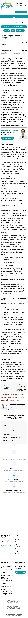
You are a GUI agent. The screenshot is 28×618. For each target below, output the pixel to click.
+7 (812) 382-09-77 (20, 5)
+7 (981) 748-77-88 (6, 572)
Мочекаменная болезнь (10, 431)
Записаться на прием (21, 11)
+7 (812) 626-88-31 (7, 580)
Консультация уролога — (14, 26)
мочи (2, 183)
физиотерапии (17, 252)
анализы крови (19, 181)
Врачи (17, 544)
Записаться (4, 46)
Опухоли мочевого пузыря (11, 437)
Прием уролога (20, 30)
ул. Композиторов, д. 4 (19, 3)
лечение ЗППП (11, 273)
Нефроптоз (6, 434)
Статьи (17, 549)
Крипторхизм (7, 428)
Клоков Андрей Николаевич (10, 130)
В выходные (18, 568)
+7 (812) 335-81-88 (21, 2)
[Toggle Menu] (14, 17)
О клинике (18, 542)
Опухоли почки (8, 440)
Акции (17, 553)
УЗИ (17, 193)
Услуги (17, 539)
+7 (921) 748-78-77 (6, 583)
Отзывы (17, 546)
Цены (13, 30)
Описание (6, 30)
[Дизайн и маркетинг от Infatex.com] (7, 546)
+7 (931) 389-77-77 (6, 594)
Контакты (18, 556)
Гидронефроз (7, 425)
